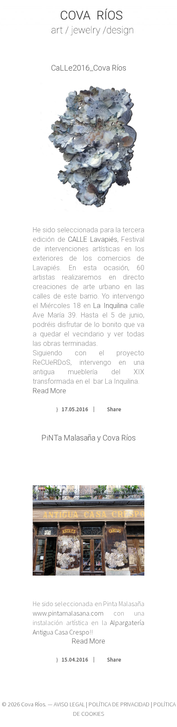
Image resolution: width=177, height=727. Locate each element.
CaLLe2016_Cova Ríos (88, 67)
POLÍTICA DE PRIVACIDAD (119, 704)
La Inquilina (110, 306)
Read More (49, 391)
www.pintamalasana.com (68, 613)
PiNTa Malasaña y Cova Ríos (88, 437)
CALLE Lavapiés (92, 239)
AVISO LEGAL (69, 704)
